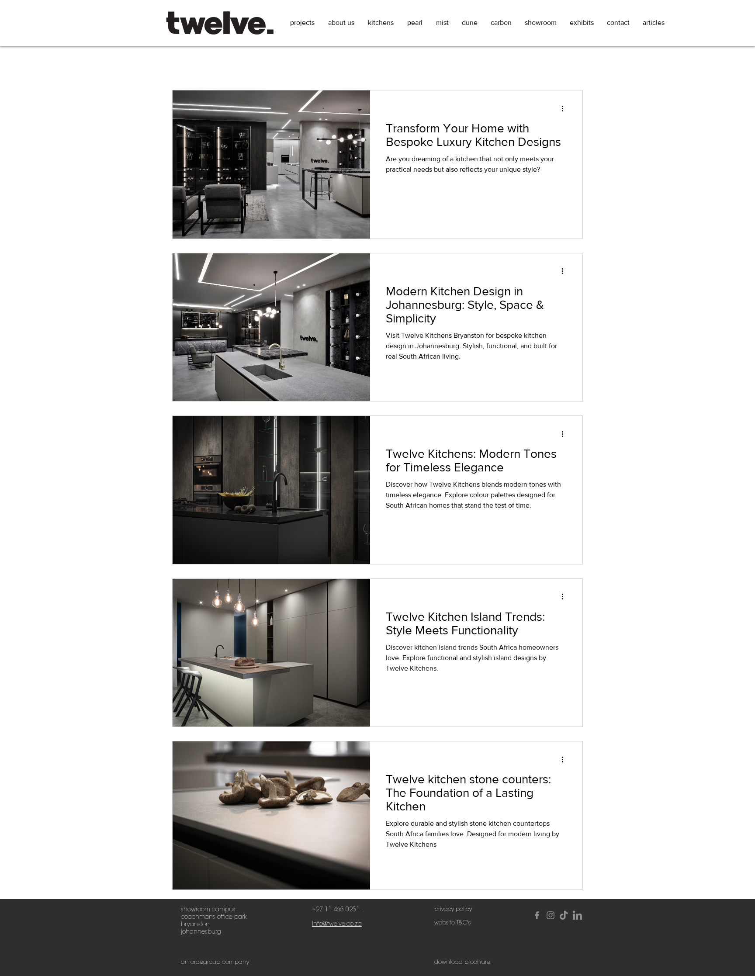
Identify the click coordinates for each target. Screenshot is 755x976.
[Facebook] (537, 915)
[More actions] (565, 108)
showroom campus (208, 909)
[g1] (564, 915)
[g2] (577, 915)
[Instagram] (550, 915)
